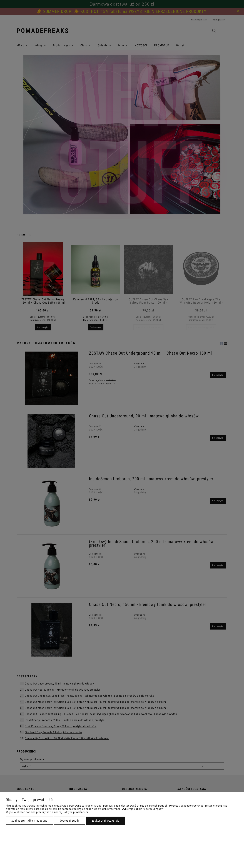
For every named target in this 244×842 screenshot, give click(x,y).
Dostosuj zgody (69, 820)
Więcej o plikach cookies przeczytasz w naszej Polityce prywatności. (47, 812)
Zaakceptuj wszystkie (105, 820)
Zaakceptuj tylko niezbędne (29, 820)
